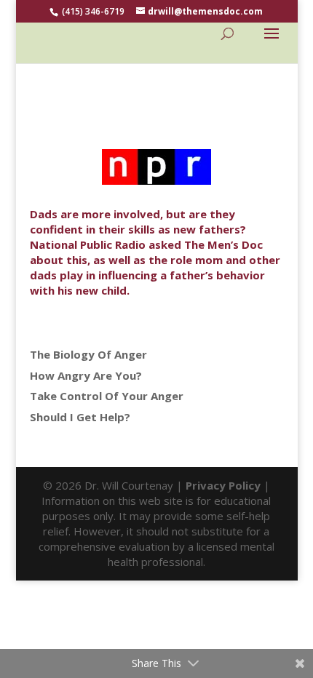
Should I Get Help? (80, 417)
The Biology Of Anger (88, 354)
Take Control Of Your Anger (106, 395)
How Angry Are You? (86, 375)
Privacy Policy (223, 485)
